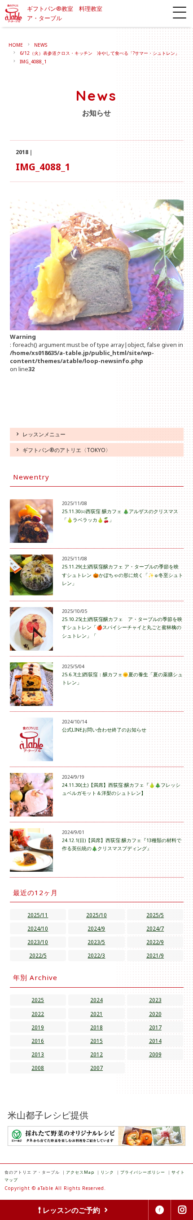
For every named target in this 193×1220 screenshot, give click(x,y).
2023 (155, 999)
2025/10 (96, 914)
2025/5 (155, 914)
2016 (37, 1040)
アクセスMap (80, 1172)
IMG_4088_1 (33, 61)
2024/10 (37, 928)
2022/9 (155, 941)
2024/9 (96, 928)
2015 (96, 1040)
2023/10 (37, 941)
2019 (37, 1027)
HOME (16, 45)
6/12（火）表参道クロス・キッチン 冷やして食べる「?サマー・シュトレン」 (100, 53)
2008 (37, 1067)
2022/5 (38, 955)
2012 (96, 1054)
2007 (96, 1067)
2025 (37, 999)
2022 (37, 1013)
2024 (96, 999)
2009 (155, 1054)
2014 (155, 1040)
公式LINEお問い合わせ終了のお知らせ (104, 730)
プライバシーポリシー (142, 1172)
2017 (155, 1027)
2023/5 (96, 941)
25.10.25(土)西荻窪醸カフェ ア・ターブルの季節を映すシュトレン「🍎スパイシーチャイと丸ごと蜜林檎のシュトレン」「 (122, 627)
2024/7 (155, 928)
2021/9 (155, 955)
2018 (96, 1027)
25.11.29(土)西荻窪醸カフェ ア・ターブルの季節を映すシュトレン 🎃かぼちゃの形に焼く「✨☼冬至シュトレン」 (122, 574)
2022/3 (96, 955)
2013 (37, 1054)
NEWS (40, 45)
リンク (107, 1172)
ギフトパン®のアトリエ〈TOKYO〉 (66, 449)
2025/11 (37, 914)
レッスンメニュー (44, 434)
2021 (96, 1013)
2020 (155, 1013)
